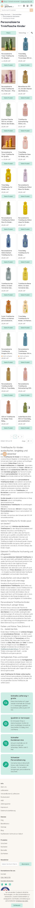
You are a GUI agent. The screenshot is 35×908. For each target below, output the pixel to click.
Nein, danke (8, 459)
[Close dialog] (32, 446)
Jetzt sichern (8, 457)
